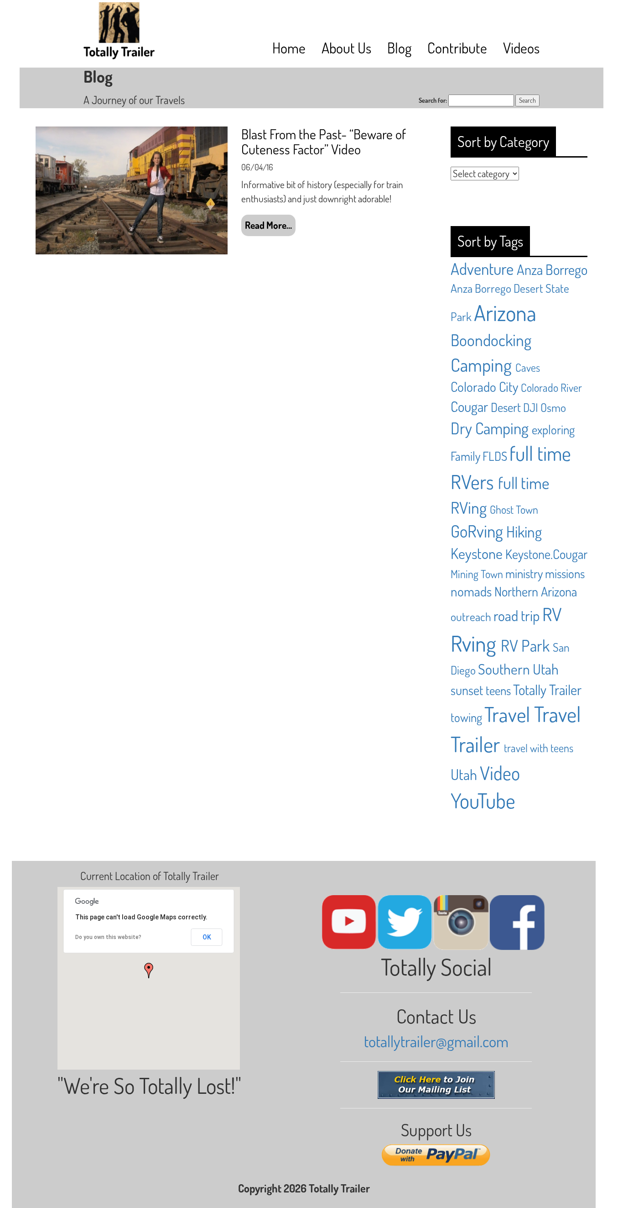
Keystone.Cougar (546, 554)
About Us (346, 47)
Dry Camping (490, 428)
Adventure (482, 268)
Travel (507, 714)
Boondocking (491, 339)
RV (552, 614)
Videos (521, 47)
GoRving (477, 531)
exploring (553, 429)
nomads (471, 591)
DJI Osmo (544, 407)
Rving (473, 643)
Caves (527, 367)
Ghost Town (514, 509)
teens (498, 690)
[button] (148, 970)
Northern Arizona (535, 591)
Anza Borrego (552, 269)
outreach (471, 616)
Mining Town (477, 574)
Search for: (433, 100)
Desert (506, 407)
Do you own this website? (108, 937)
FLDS (495, 456)
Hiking (524, 531)
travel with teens (538, 748)
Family (465, 456)
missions (565, 573)
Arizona (505, 312)
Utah (464, 774)
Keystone (477, 553)
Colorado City (484, 386)
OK (206, 937)
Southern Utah (518, 668)
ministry (524, 573)
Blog (399, 47)
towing (466, 717)
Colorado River (551, 387)
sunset (467, 690)
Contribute (457, 47)
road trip (516, 615)
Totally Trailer (547, 689)
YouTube (483, 800)
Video (500, 773)
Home (289, 47)
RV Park (525, 645)
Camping (481, 364)
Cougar (469, 406)
